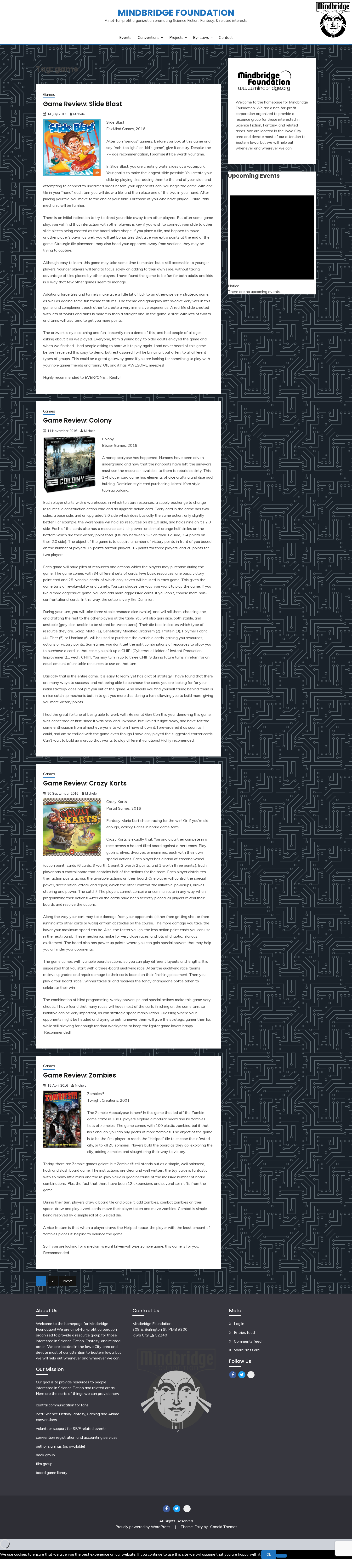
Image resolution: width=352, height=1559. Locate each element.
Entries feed (244, 1332)
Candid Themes (223, 1526)
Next (67, 1280)
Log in (239, 1323)
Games (49, 94)
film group (44, 1463)
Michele (79, 114)
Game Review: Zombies (79, 1075)
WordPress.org (247, 1349)
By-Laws (201, 37)
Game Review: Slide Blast (82, 104)
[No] (281, 1556)
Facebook (232, 1374)
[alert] (272, 239)
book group (45, 1454)
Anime (113, 1413)
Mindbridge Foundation (176, 12)
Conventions (148, 37)
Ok (269, 1554)
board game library (52, 1472)
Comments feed (247, 1341)
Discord (251, 1374)
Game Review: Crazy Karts (85, 783)
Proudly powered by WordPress (143, 1526)
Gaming (93, 1413)
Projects (176, 37)
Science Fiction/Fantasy (65, 1413)
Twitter (241, 1374)
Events (125, 37)
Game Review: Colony (77, 420)
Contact (226, 37)
